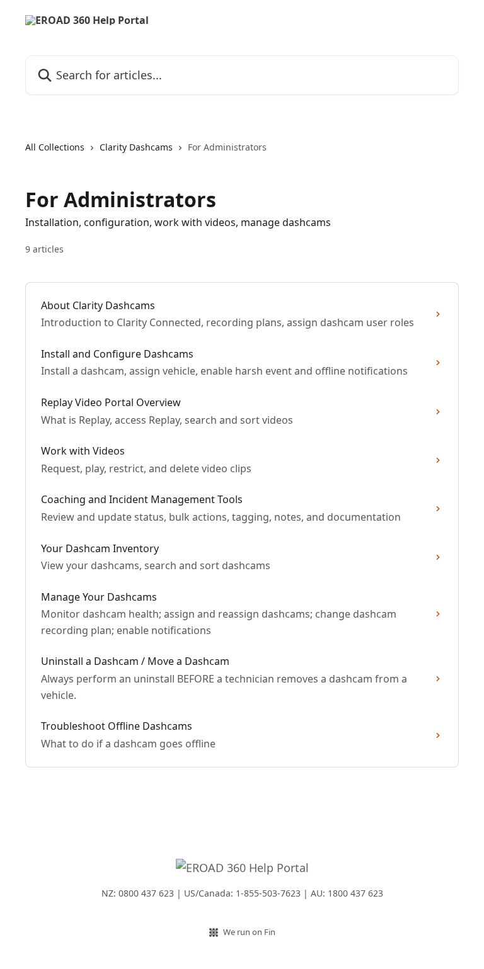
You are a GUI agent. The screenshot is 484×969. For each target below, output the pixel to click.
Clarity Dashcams (136, 147)
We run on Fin (249, 932)
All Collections (54, 147)
